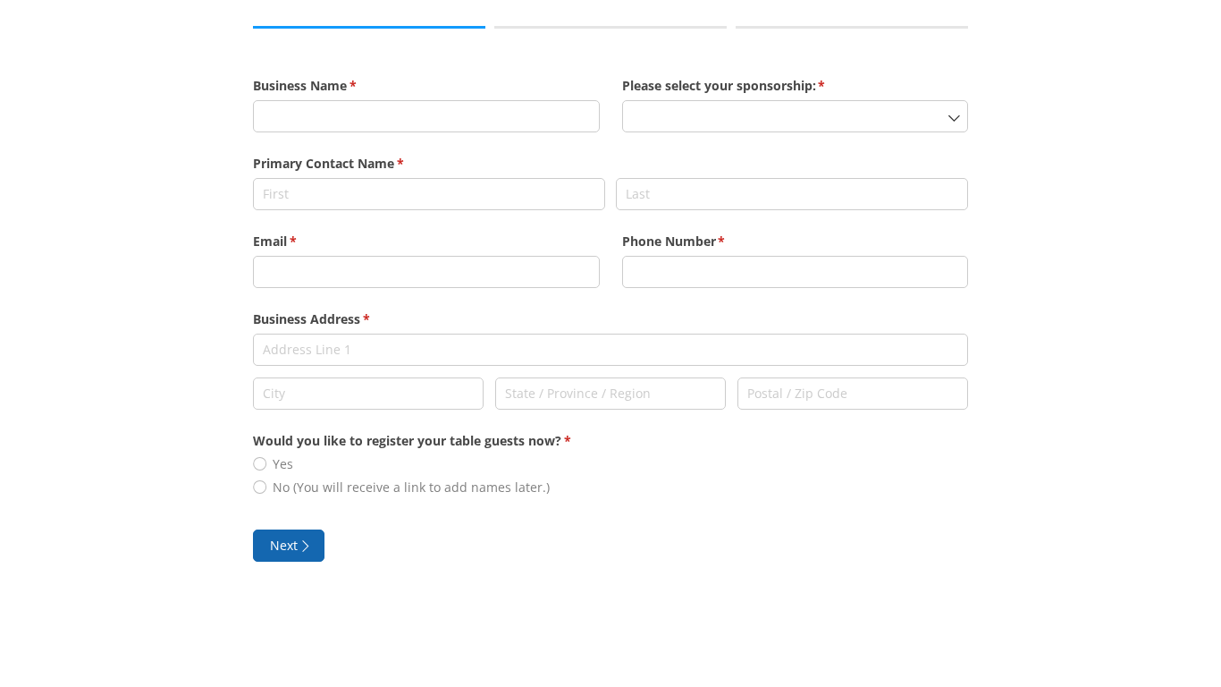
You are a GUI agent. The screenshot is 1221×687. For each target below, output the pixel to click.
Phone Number (700, 241)
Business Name (330, 85)
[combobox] (795, 116)
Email (301, 241)
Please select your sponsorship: (750, 85)
